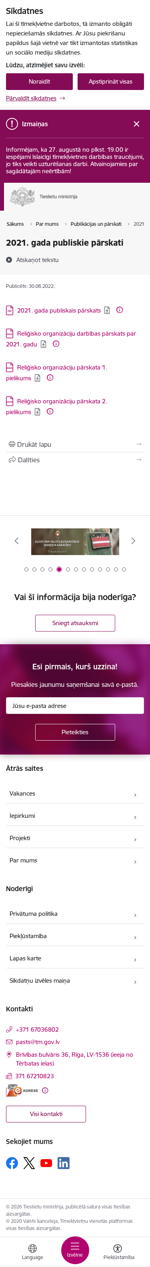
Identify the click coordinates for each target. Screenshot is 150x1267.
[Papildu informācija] (119, 310)
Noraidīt (39, 81)
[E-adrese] (22, 1090)
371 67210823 (34, 1076)
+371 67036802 (37, 1029)
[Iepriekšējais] (16, 541)
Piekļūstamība (28, 936)
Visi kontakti (46, 1114)
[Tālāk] (133, 541)
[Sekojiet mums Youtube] (46, 1162)
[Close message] (136, 124)
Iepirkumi (22, 815)
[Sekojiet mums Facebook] (12, 1163)
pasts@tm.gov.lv (38, 1042)
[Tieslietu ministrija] (78, 207)
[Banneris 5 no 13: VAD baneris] (75, 541)
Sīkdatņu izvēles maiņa (40, 980)
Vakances (22, 793)
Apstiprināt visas (110, 81)
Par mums (23, 860)
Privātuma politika (34, 913)
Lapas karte (25, 958)
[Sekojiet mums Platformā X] (29, 1163)
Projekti (20, 838)
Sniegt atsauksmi (75, 623)
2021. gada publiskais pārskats (59, 310)
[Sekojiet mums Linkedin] (64, 1163)
